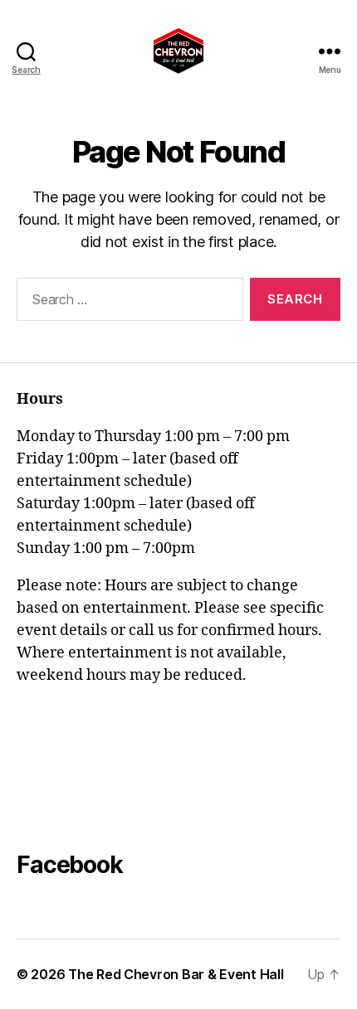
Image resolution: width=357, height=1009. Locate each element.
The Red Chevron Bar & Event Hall (175, 974)
